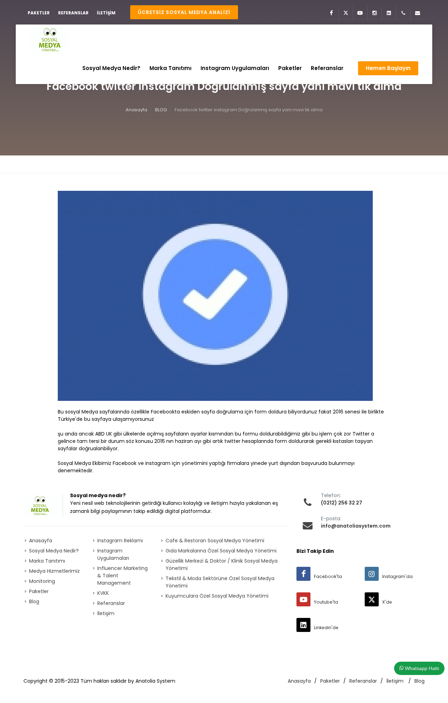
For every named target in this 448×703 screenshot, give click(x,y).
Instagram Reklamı (120, 540)
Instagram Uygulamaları (113, 554)
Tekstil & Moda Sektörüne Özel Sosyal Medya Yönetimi (220, 582)
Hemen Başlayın (388, 68)
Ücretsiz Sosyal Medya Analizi (184, 12)
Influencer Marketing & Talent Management (122, 575)
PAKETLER (39, 13)
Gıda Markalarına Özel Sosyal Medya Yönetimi (221, 550)
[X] (346, 13)
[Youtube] (360, 13)
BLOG (161, 109)
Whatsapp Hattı (421, 668)
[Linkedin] (389, 13)
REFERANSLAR (73, 13)
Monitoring (42, 581)
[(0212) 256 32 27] (403, 13)
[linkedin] (303, 625)
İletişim (105, 613)
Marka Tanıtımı (47, 560)
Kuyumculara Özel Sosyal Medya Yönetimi (217, 595)
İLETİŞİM (106, 13)
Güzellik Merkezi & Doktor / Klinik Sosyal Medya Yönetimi (222, 564)
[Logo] (50, 40)
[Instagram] (375, 13)
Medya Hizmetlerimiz (54, 571)
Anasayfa (136, 109)
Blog (34, 601)
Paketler (39, 591)
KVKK (103, 593)
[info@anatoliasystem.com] (418, 13)
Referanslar (111, 603)
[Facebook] (331, 13)
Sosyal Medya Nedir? (54, 550)
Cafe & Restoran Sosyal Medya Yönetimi (215, 540)
